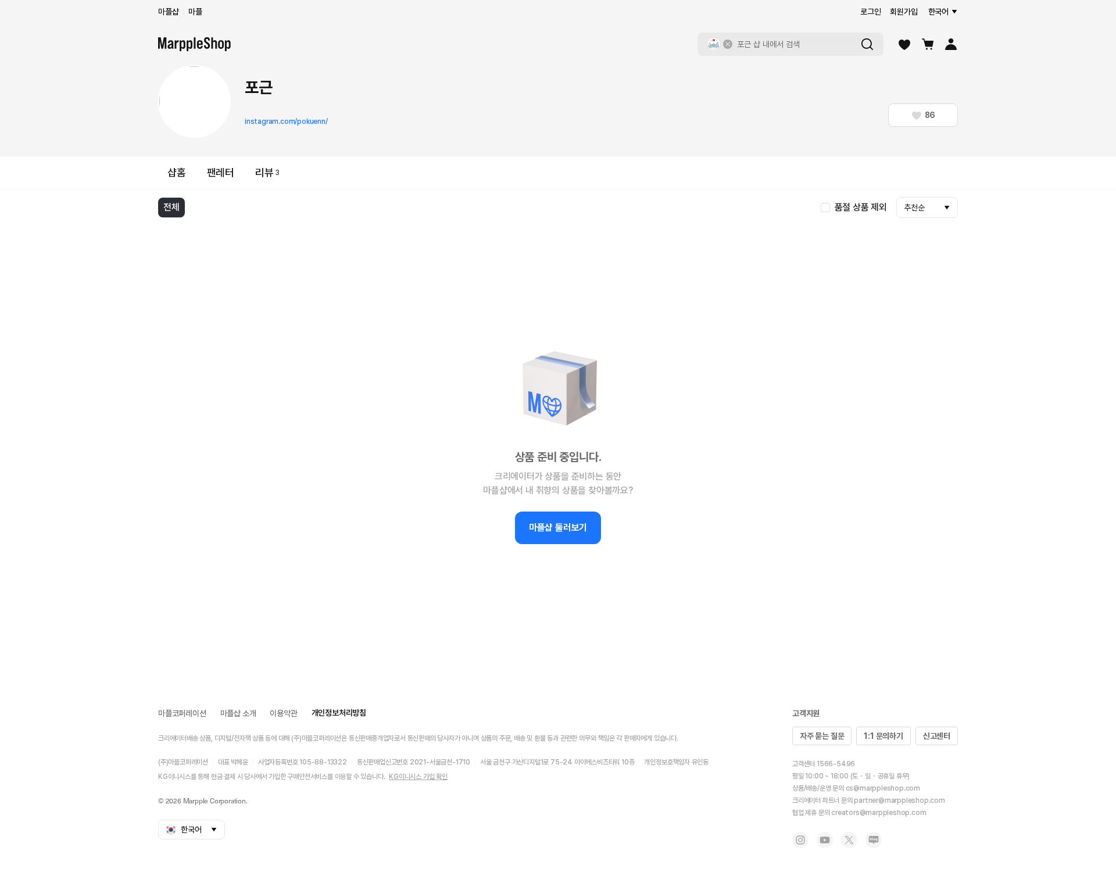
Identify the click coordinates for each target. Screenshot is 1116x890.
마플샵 (168, 11)
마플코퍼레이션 (182, 713)
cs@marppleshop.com (883, 788)
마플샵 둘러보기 (558, 527)
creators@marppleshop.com (878, 813)
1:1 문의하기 (883, 736)
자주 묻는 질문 (822, 736)
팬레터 (220, 172)
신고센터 (936, 736)
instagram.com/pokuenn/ (286, 121)
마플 (195, 11)
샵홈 (176, 172)
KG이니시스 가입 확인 (418, 777)
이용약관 (283, 713)
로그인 (870, 11)
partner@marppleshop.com (899, 800)
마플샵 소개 (238, 713)
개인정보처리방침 (339, 712)
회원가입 (903, 11)
